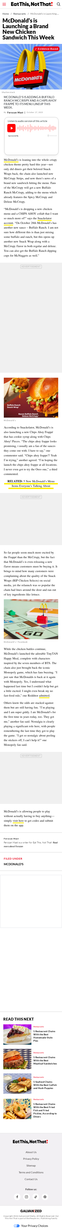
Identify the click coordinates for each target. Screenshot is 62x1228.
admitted (44, 695)
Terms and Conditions (31, 1172)
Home (5, 13)
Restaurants (19, 13)
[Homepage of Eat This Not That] (30, 1142)
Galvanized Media (27, 1216)
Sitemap (31, 1165)
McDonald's (13, 864)
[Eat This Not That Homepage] (32, 4)
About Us (31, 1152)
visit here (18, 820)
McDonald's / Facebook (16, 642)
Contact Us (31, 1179)
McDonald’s (11, 160)
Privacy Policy (31, 1158)
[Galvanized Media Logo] (31, 1211)
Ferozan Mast (15, 112)
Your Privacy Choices (34, 1226)
